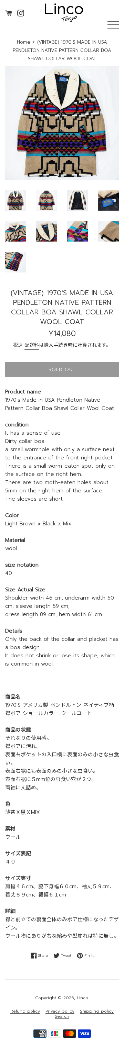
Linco (82, 998)
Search (62, 1016)
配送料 (31, 345)
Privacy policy (59, 1011)
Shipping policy (97, 1011)
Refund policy (25, 1011)
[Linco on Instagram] (20, 13)
